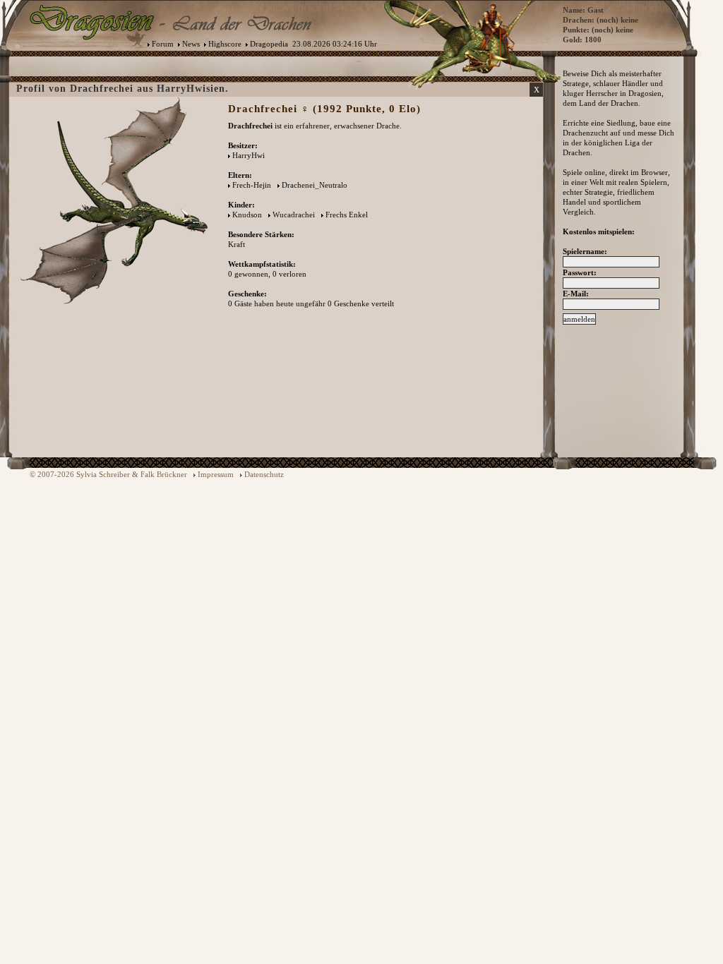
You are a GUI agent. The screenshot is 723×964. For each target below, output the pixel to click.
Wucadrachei (294, 214)
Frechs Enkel (346, 214)
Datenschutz (264, 474)
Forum (163, 44)
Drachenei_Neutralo (314, 185)
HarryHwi (248, 155)
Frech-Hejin (251, 185)
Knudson (247, 214)
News (191, 44)
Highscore (224, 44)
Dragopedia (269, 44)
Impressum (216, 474)
